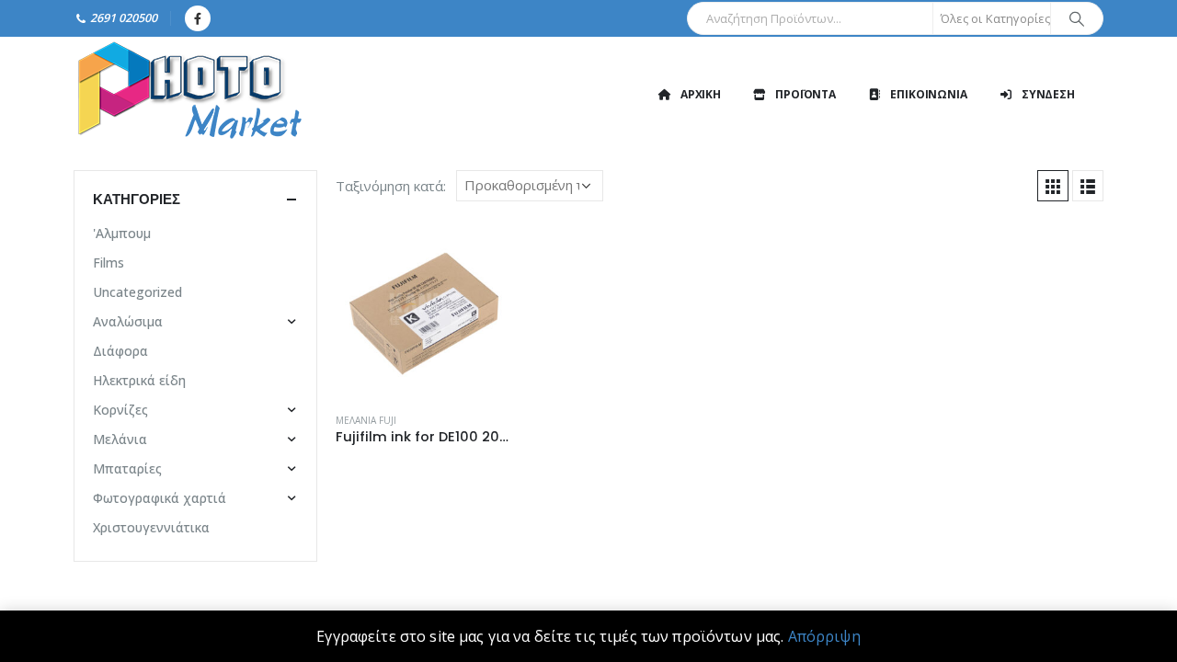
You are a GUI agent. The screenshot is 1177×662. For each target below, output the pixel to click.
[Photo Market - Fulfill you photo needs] (188, 94)
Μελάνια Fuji (366, 420)
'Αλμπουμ (122, 233)
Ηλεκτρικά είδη (139, 380)
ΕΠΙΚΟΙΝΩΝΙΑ (928, 94)
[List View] (1087, 185)
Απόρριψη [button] (824, 636)
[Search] (1077, 18)
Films (108, 262)
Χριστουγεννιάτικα (151, 527)
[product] (425, 309)
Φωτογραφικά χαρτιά (159, 498)
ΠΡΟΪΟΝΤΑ (805, 94)
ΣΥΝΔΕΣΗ (1048, 94)
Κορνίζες (120, 409)
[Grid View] (1052, 185)
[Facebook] (198, 18)
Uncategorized (137, 292)
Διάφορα (120, 351)
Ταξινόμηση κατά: (391, 186)
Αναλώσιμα (128, 321)
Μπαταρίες (127, 468)
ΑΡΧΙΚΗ (700, 94)
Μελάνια (120, 439)
